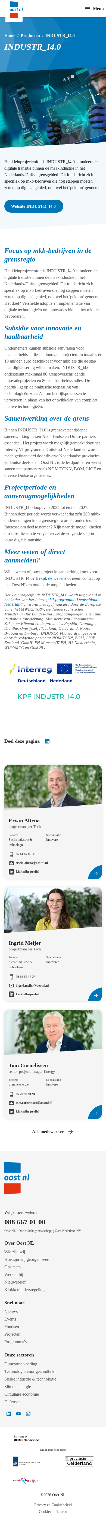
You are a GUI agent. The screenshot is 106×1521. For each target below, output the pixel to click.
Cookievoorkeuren (53, 1512)
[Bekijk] (26, 1461)
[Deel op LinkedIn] (47, 741)
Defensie (12, 1401)
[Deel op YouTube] (18, 1413)
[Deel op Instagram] (28, 1413)
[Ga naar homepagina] (21, 8)
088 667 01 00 (24, 1222)
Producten (30, 35)
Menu (98, 8)
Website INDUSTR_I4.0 (34, 206)
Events (10, 1319)
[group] (53, 808)
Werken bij (13, 1274)
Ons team (12, 1267)
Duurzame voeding (20, 1364)
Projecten (12, 1334)
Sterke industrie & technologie (30, 1379)
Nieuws (11, 1311)
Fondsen (11, 1326)
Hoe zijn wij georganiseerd (27, 1259)
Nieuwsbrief (15, 1282)
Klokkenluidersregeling (24, 1289)
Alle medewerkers (48, 1131)
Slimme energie (17, 1386)
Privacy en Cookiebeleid (53, 1505)
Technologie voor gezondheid (29, 1371)
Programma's (15, 1341)
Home (9, 35)
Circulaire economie (21, 1394)
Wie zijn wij (14, 1251)
